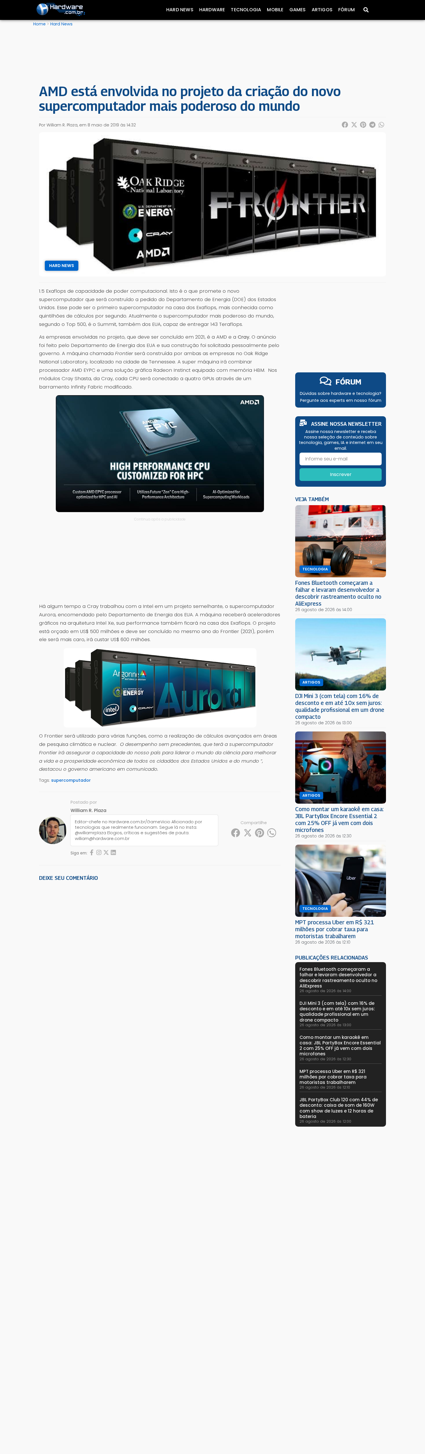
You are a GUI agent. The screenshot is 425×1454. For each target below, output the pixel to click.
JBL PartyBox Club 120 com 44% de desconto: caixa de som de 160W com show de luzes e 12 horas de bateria (339, 1108)
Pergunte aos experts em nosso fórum (340, 400)
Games (297, 9)
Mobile (275, 9)
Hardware (212, 9)
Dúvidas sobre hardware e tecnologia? (340, 393)
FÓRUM (348, 381)
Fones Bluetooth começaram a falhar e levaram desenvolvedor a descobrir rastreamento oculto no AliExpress (338, 593)
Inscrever (341, 474)
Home (39, 24)
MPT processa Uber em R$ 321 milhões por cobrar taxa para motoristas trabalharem (334, 929)
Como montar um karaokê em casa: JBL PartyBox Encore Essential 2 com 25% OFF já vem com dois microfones (339, 819)
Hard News (179, 9)
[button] (345, 124)
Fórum (346, 9)
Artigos (322, 9)
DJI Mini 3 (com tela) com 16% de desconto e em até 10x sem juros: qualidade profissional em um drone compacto (339, 706)
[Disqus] (160, 965)
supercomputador (71, 780)
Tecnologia (246, 9)
